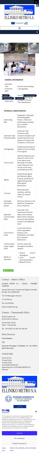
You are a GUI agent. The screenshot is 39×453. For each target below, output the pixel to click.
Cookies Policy (7, 363)
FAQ (3, 342)
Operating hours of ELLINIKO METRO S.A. (16, 367)
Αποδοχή (19, 433)
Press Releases (7, 338)
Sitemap (5, 369)
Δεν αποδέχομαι (19, 438)
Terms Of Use (6, 358)
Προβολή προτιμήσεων (19, 443)
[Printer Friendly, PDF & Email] (8, 270)
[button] (36, 411)
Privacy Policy (7, 360)
